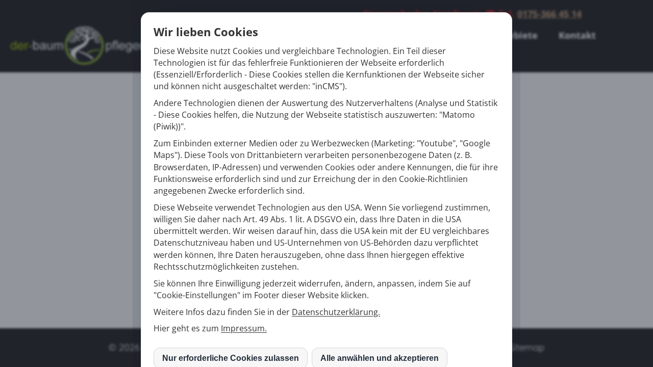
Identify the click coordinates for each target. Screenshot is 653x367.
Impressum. (244, 328)
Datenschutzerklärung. (336, 312)
